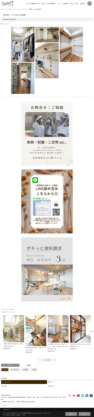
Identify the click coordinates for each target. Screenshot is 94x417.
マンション (16, 369)
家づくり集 (74, 3)
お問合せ (83, 3)
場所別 (28, 365)
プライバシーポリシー (37, 413)
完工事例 (4, 386)
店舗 (35, 369)
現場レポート (51, 382)
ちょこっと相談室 (62, 3)
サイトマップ (5, 405)
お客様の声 (51, 386)
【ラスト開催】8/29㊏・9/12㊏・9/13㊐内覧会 (40, 3)
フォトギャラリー (6, 382)
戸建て (26, 369)
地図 (38, 397)
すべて (5, 369)
